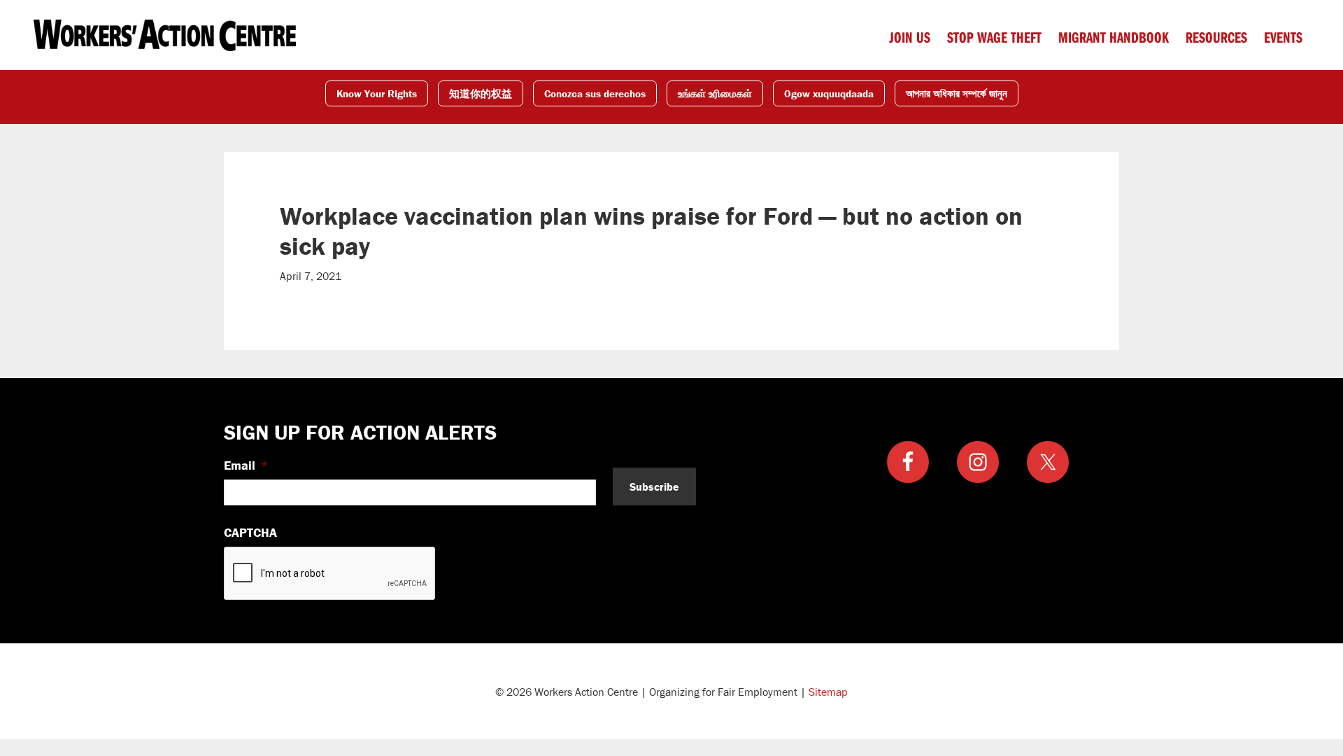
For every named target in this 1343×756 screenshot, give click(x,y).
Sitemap (828, 692)
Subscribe (654, 486)
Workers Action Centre (165, 35)
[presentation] (330, 574)
